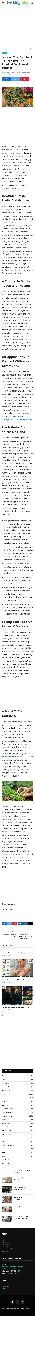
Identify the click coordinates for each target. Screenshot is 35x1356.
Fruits (3, 1101)
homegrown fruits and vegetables (17, 419)
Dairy (3, 1079)
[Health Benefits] (18, 3)
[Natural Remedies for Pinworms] (7, 1199)
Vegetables (5, 1159)
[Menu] (3, 3)
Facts (4, 53)
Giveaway (5, 1105)
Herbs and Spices (7, 1116)
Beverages (5, 1076)
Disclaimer (5, 1251)
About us (5, 1242)
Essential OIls (6, 1090)
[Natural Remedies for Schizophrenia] (17, 995)
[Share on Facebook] (6, 79)
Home (4, 1240)
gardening (6, 757)
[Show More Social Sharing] (31, 79)
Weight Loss (5, 1163)
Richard (6, 72)
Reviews (4, 1152)
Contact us (5, 1244)
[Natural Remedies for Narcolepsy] (7, 1209)
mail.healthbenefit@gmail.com (12, 1269)
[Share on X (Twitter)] (15, 79)
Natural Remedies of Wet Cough (14, 953)
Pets (3, 1141)
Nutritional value (7, 1130)
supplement (5, 1156)
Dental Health (6, 1083)
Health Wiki (5, 1287)
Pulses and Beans (7, 1149)
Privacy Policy (6, 1247)
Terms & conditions (8, 1249)
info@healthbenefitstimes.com (12, 1267)
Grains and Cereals (8, 1109)
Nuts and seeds (6, 1134)
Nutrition (4, 1289)
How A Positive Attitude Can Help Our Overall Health (25, 936)
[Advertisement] (17, 27)
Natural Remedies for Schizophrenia (15, 1007)
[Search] (32, 3)
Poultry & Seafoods (8, 1145)
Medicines (5, 1119)
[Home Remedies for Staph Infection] (17, 968)
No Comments (27, 72)
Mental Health (6, 1123)
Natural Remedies (7, 1127)
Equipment (5, 1087)
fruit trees (11, 232)
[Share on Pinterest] (24, 79)
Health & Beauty (7, 1112)
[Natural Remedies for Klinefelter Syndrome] (7, 1219)
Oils (3, 1138)
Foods (4, 1098)
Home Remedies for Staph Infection (15, 980)
